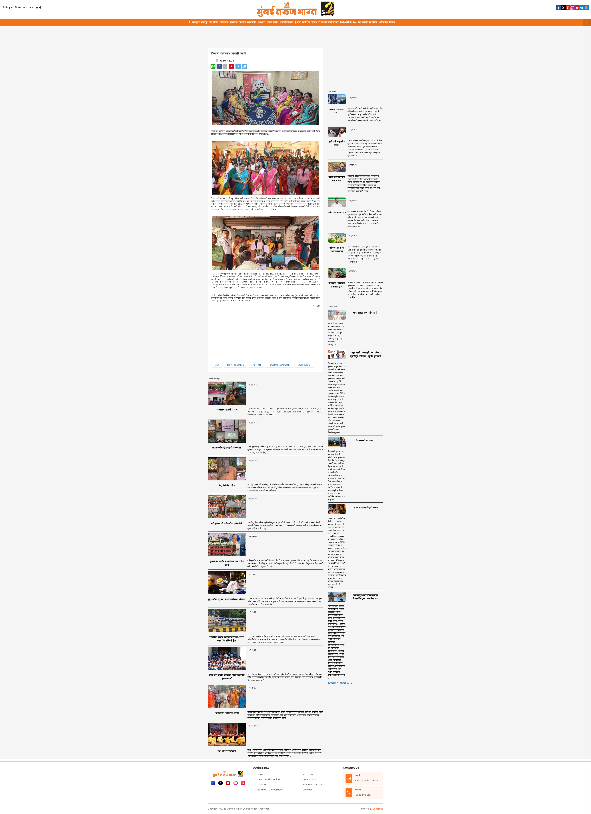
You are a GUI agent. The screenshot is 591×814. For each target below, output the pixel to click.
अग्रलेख (242, 22)
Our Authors (309, 779)
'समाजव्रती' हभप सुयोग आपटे (365, 312)
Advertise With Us (312, 784)
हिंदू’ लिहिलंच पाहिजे (227, 485)
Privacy (261, 774)
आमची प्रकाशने (286, 22)
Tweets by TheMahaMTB (340, 682)
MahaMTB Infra (348, 22)
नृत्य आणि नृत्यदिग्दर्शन (227, 750)
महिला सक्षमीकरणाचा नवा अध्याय (337, 178)
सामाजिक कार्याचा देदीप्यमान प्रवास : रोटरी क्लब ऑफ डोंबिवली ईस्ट (226, 639)
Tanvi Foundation (235, 364)
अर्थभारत (261, 22)
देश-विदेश (213, 22)
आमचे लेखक (272, 22)
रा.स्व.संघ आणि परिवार (328, 22)
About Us (307, 774)
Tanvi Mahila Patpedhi (279, 364)
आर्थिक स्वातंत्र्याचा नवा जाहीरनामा (336, 249)
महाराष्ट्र (204, 22)
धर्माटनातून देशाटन (387, 22)
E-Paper (8, 7)
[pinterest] (568, 7)
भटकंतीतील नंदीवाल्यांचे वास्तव (227, 712)
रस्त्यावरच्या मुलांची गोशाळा (226, 409)
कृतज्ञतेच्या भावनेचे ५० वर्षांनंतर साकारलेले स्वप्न (227, 563)
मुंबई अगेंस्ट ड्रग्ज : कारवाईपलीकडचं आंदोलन (226, 599)
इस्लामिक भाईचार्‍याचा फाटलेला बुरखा (337, 285)
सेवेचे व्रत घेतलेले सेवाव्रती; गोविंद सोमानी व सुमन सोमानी (226, 677)
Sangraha (378, 808)
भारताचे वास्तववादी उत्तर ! (336, 111)
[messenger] (577, 7)
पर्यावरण (233, 22)
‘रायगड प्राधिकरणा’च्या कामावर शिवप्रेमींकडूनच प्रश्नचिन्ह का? (365, 597)
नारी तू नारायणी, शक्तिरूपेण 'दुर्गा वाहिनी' (227, 523)
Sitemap (262, 784)
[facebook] (558, 7)
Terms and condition (269, 779)
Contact (307, 789)
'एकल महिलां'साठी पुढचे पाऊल (365, 507)
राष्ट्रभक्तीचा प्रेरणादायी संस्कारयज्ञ (226, 447)
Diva (217, 364)
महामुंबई (196, 22)
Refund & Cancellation (270, 789)
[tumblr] (581, 7)
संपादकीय (251, 22)
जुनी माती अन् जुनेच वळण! (337, 143)
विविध (314, 22)
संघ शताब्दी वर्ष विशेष (367, 22)
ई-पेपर (298, 22)
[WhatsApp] (213, 66)
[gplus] (572, 7)
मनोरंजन (306, 22)
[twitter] (563, 7)
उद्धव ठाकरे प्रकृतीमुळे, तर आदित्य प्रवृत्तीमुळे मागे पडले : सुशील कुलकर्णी (365, 354)
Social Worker (304, 364)
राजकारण (224, 22)
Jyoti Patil (256, 364)
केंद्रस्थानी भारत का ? (365, 440)
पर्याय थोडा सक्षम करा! (337, 212)
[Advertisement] (282, 35)
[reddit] (586, 7)
